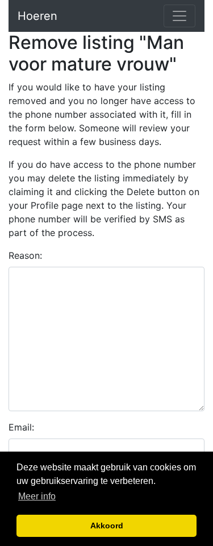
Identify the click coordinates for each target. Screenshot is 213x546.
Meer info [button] (37, 496)
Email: (21, 427)
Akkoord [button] (106, 525)
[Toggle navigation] (179, 16)
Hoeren (37, 16)
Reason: (25, 255)
